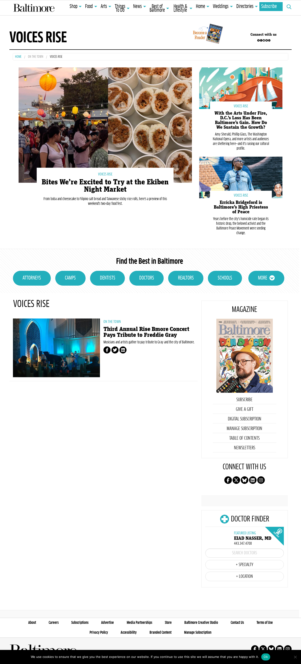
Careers (54, 623)
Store (168, 623)
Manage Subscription (244, 428)
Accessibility (129, 632)
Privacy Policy (99, 632)
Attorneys (32, 278)
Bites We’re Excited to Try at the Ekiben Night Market (105, 186)
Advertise (107, 623)
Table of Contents (244, 438)
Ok (266, 657)
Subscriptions (79, 623)
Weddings (221, 6)
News (137, 6)
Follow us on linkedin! (266, 40)
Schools (225, 278)
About (32, 623)
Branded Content (160, 632)
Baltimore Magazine (34, 7)
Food (89, 6)
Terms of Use (265, 623)
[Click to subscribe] (207, 34)
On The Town (35, 56)
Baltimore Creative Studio (201, 623)
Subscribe (269, 6)
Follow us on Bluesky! (264, 40)
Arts (104, 6)
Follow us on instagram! (269, 40)
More (262, 278)
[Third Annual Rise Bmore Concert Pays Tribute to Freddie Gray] (56, 347)
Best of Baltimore (157, 8)
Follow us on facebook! (258, 40)
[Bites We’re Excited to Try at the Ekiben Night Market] (105, 124)
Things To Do (120, 8)
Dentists (107, 278)
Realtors (186, 278)
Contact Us (237, 623)
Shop (73, 6)
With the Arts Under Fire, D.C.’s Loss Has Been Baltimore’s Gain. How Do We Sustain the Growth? (240, 120)
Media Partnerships (139, 623)
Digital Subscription (244, 419)
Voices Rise (105, 174)
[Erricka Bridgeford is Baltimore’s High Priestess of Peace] (240, 177)
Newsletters (244, 448)
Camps (70, 278)
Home (200, 6)
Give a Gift (244, 409)
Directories (244, 6)
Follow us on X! (261, 40)
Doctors (146, 278)
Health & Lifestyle (180, 8)
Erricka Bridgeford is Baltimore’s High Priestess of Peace (241, 207)
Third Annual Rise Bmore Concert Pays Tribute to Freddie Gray (146, 332)
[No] (295, 657)
